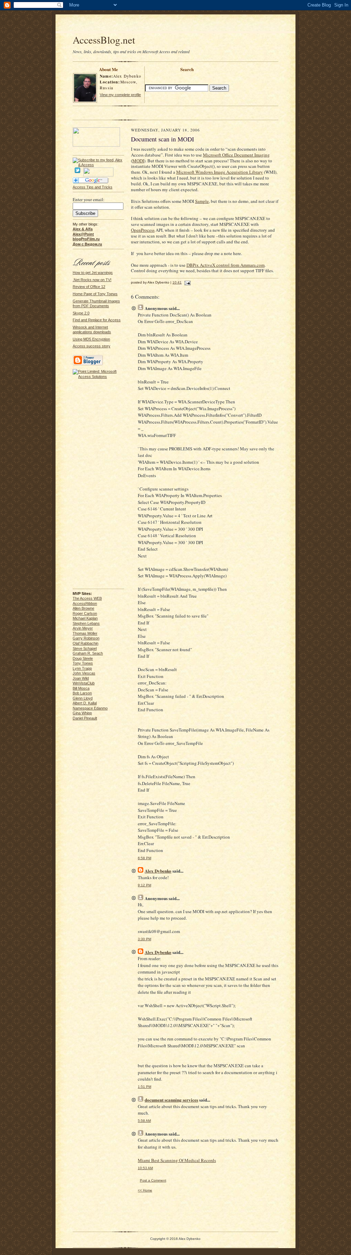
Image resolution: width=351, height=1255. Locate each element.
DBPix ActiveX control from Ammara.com (225, 265)
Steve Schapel (85, 648)
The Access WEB (87, 598)
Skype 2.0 (81, 313)
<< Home (145, 1190)
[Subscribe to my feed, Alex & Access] (98, 160)
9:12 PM (144, 885)
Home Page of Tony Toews (95, 294)
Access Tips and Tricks (92, 187)
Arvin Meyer (83, 628)
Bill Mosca (81, 688)
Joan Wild (81, 678)
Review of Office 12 (89, 287)
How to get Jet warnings (93, 272)
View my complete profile (120, 95)
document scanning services (171, 1099)
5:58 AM (144, 1120)
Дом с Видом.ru (87, 244)
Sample (202, 201)
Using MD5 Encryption (91, 339)
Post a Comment (153, 1180)
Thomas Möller (85, 633)
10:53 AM (145, 1168)
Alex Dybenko (158, 870)
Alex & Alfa (83, 229)
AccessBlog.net (104, 39)
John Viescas (84, 673)
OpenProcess (143, 230)
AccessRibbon (85, 603)
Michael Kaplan (85, 618)
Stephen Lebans (86, 623)
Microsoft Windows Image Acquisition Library (219, 172)
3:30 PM (144, 939)
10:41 (177, 282)
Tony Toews (83, 663)
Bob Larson (82, 693)
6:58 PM (144, 858)
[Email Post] (187, 282)
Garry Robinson (86, 638)
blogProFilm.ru (86, 239)
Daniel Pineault (85, 718)
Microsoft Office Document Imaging (236, 155)
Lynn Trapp (82, 668)
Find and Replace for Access (97, 320)
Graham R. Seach (88, 653)
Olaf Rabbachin (85, 643)
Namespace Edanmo (90, 708)
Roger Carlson (85, 613)
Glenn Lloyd (83, 698)
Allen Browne (83, 608)
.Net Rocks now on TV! (92, 280)
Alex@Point (83, 234)
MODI (138, 161)
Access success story (91, 346)
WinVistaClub (84, 683)
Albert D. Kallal (85, 703)
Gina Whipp (82, 713)
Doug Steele (83, 658)
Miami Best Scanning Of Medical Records (177, 1160)
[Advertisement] (175, 24)
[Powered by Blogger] (88, 364)
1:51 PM (144, 1087)
